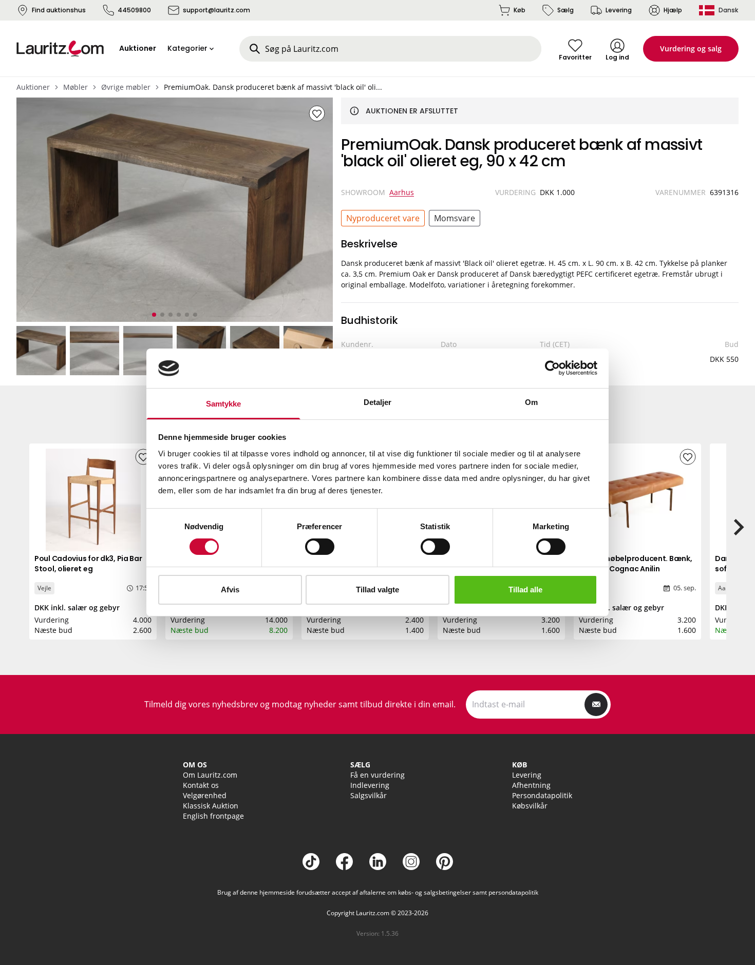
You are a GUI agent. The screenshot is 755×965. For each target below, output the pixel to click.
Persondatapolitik (542, 795)
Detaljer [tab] (378, 402)
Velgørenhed (204, 795)
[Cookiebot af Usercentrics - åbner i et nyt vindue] (552, 368)
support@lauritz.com (216, 10)
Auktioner (33, 87)
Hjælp (673, 10)
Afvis (230, 589)
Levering (619, 10)
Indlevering (369, 785)
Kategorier (187, 48)
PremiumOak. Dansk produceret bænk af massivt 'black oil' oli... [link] (273, 87)
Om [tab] (531, 402)
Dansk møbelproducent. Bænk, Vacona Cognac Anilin (635, 563)
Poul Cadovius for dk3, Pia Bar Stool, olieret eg (88, 563)
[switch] (319, 546)
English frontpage (213, 816)
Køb (519, 10)
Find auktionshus (59, 10)
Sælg (565, 10)
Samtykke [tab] (223, 403)
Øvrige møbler (125, 87)
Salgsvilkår (368, 795)
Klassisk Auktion (210, 805)
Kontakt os (201, 785)
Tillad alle (525, 589)
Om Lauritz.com (210, 775)
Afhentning (531, 785)
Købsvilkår (530, 805)
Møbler (75, 87)
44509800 (134, 10)
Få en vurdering (377, 775)
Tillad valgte (377, 589)
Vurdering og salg (691, 48)
